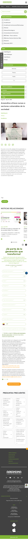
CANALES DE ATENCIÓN (5, 496)
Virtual (5, 59)
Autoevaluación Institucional (11, 33)
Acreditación (7, 22)
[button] (1, 54)
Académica (7, 20)
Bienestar (6, 40)
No (15, 266)
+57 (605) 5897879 (14, 514)
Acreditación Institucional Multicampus (14, 25)
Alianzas (6, 27)
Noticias (8, 6)
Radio (14, 76)
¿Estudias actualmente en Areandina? (14, 265)
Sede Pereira (7, 57)
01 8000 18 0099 (17, 516)
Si (12, 266)
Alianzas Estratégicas (9, 30)
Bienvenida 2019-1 (8, 43)
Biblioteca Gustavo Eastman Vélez (12, 38)
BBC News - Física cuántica (10, 35)
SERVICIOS (11, 461)
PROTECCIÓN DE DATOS (13, 463)
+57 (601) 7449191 (14, 508)
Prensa (14, 72)
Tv (14, 80)
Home (2, 6)
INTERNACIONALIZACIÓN (14, 459)
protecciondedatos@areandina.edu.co (12, 376)
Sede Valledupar (8, 54)
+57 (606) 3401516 (14, 511)
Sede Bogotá (7, 51)
